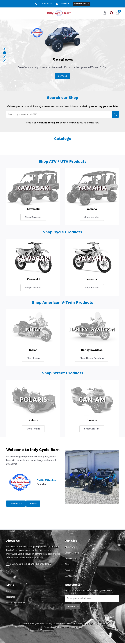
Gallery (33, 503)
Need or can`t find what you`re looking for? (62, 122)
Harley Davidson (92, 349)
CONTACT (64, 4)
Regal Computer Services (92, 623)
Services (62, 76)
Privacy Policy (73, 627)
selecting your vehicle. (104, 106)
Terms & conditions (54, 627)
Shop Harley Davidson (92, 358)
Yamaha (92, 208)
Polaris (33, 420)
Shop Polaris (33, 428)
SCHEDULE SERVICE (81, 4)
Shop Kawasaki (33, 217)
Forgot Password (15, 602)
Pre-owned (71, 558)
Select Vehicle (72, 552)
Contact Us (16, 503)
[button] (4, 48)
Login (9, 591)
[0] (117, 12)
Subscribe (71, 606)
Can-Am (92, 420)
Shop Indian (33, 358)
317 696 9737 (45, 4)
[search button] (115, 114)
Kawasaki (33, 208)
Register (10, 596)
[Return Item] (111, 12)
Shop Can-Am (91, 428)
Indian (33, 349)
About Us (70, 547)
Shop (67, 564)
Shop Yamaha (91, 217)
